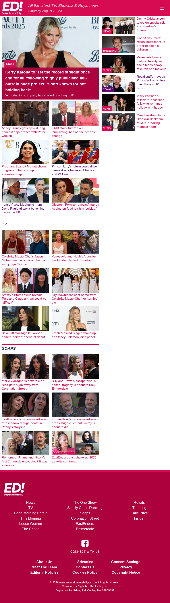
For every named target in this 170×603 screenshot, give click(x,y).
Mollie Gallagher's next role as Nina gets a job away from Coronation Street (23, 384)
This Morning (30, 518)
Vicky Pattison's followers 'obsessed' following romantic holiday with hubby (151, 101)
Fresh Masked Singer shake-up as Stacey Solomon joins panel (74, 335)
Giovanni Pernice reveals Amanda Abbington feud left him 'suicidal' (75, 206)
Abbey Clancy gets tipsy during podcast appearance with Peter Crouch (23, 131)
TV (4, 224)
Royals (108, 89)
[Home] (12, 8)
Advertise (85, 562)
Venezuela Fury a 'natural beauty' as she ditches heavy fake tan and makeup (151, 63)
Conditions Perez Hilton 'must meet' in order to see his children (151, 43)
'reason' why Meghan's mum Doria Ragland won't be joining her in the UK (23, 208)
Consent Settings (125, 562)
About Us (44, 562)
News (10, 63)
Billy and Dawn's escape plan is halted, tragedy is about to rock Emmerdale (74, 384)
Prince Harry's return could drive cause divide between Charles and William (74, 170)
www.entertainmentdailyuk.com (78, 582)
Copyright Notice (126, 572)
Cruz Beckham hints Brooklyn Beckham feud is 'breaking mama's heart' (151, 121)
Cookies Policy (85, 572)
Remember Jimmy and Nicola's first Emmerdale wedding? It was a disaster (24, 461)
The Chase (30, 529)
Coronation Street (85, 518)
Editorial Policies (44, 572)
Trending (110, 50)
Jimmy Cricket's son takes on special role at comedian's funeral (151, 24)
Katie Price (139, 513)
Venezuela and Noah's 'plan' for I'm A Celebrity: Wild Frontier (74, 258)
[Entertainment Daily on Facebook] (85, 543)
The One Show (85, 502)
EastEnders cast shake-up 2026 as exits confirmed (74, 459)
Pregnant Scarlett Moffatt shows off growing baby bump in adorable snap (24, 170)
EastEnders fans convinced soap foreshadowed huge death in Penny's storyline (25, 423)
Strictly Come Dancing (84, 508)
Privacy (126, 567)
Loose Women (30, 524)
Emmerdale (85, 529)
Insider (139, 518)
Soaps (9, 348)
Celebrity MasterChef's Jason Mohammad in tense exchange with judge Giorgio (23, 260)
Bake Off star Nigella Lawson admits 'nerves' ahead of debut (23, 335)
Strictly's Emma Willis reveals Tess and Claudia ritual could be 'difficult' (24, 298)
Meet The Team (44, 567)
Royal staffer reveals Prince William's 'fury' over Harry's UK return (151, 82)
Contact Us (85, 567)
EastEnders (85, 524)
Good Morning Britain (30, 513)
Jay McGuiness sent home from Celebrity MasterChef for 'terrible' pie (75, 298)
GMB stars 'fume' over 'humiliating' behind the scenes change (73, 131)
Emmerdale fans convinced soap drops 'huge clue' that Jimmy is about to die (75, 423)
